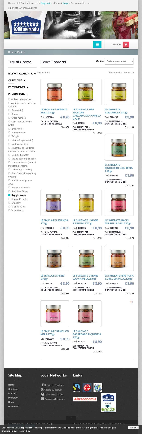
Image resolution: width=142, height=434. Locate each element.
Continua (133, 428)
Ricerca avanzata (20, 73)
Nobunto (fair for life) (21, 169)
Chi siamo (13, 389)
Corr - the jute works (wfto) (20, 123)
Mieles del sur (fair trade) (23, 158)
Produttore (17, 93)
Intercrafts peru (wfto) (22, 140)
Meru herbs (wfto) (20, 155)
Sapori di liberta (19, 199)
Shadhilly (16, 203)
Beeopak (15, 114)
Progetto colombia (20, 187)
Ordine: (100, 61)
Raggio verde (18, 195)
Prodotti (21, 52)
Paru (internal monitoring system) (22, 175)
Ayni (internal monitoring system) (22, 105)
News (11, 402)
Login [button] (65, 3)
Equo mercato (18, 132)
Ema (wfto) (16, 128)
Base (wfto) (17, 110)
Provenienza (17, 87)
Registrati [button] (45, 3)
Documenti (13, 406)
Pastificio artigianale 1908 (20, 182)
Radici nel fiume (19, 191)
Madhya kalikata (19, 144)
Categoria (15, 80)
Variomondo (17, 210)
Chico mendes (18, 118)
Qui (27, 431)
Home (11, 52)
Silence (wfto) (18, 206)
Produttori (13, 398)
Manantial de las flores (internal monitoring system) (22, 149)
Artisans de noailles (21, 99)
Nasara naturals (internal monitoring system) (22, 164)
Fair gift (15, 136)
